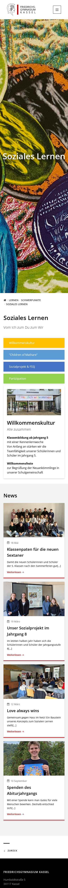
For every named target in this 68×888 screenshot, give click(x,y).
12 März (15, 704)
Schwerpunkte (31, 300)
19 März (15, 621)
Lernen (13, 300)
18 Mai (14, 542)
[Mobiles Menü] (57, 10)
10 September (19, 781)
